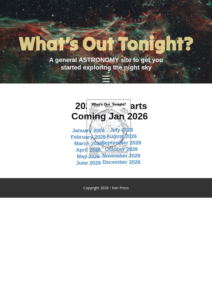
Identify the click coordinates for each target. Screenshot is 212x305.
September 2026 (121, 143)
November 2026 (121, 155)
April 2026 (88, 150)
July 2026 (121, 130)
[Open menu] (106, 78)
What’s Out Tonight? (106, 43)
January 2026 (88, 130)
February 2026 (88, 137)
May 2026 (88, 156)
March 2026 (88, 143)
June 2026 (88, 163)
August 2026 (121, 136)
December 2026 (121, 162)
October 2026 (121, 149)
